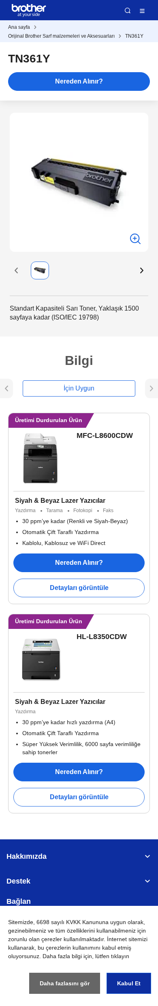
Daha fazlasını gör (65, 983)
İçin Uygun (79, 388)
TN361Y (134, 36)
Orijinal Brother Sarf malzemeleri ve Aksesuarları (61, 36)
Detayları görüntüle (79, 587)
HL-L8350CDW (102, 637)
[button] (16, 270)
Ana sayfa (19, 27)
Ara (128, 10)
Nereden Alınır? (79, 81)
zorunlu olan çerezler (35, 939)
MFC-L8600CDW (105, 435)
